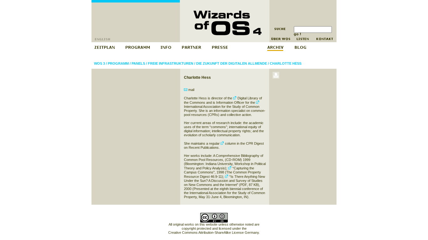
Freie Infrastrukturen (170, 63)
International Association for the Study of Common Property (221, 108)
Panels (138, 63)
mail (190, 90)
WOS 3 (99, 63)
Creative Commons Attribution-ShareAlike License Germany (213, 232)
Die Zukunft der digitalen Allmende (231, 63)
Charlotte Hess (285, 63)
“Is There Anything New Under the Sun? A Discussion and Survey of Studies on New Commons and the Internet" (224, 181)
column (230, 143)
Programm (118, 63)
